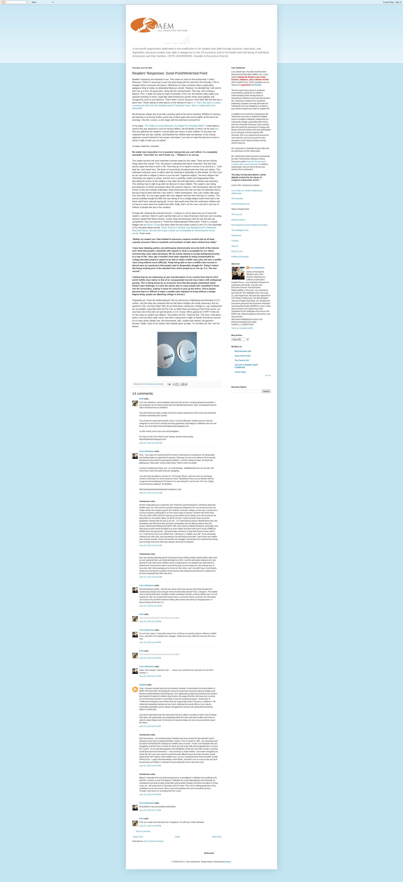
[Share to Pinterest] (186, 384)
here (217, 129)
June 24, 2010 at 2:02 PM (150, 621)
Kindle (258, 85)
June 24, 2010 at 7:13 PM (150, 810)
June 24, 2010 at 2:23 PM (150, 658)
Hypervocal (236, 235)
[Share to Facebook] (183, 384)
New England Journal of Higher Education (249, 225)
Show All (268, 375)
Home (177, 837)
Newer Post (138, 837)
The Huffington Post (239, 230)
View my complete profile (242, 328)
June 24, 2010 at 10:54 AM (150, 545)
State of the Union (243, 356)
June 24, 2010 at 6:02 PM (150, 794)
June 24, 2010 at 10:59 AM (150, 577)
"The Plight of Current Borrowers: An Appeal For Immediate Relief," (174, 126)
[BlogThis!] (177, 384)
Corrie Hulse (240, 372)
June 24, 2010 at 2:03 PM (150, 642)
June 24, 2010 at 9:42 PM (150, 826)
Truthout (234, 241)
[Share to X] (180, 384)
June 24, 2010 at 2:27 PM (150, 676)
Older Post (216, 837)
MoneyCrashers (238, 220)
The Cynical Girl (242, 360)
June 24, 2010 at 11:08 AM (150, 606)
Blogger (227, 862)
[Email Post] (169, 384)
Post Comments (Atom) (154, 841)
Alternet (234, 246)
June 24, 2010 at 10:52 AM (150, 493)
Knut (141, 399)
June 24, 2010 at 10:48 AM (150, 443)
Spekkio (143, 685)
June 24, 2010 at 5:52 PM (150, 766)
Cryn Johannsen (146, 451)
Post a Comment (143, 831)
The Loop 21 (236, 214)
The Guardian (237, 198)
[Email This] (174, 384)
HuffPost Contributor (240, 257)
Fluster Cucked (153, 225)
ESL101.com (236, 251)
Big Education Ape (243, 351)
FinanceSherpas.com (240, 204)
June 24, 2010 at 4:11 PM (150, 726)
